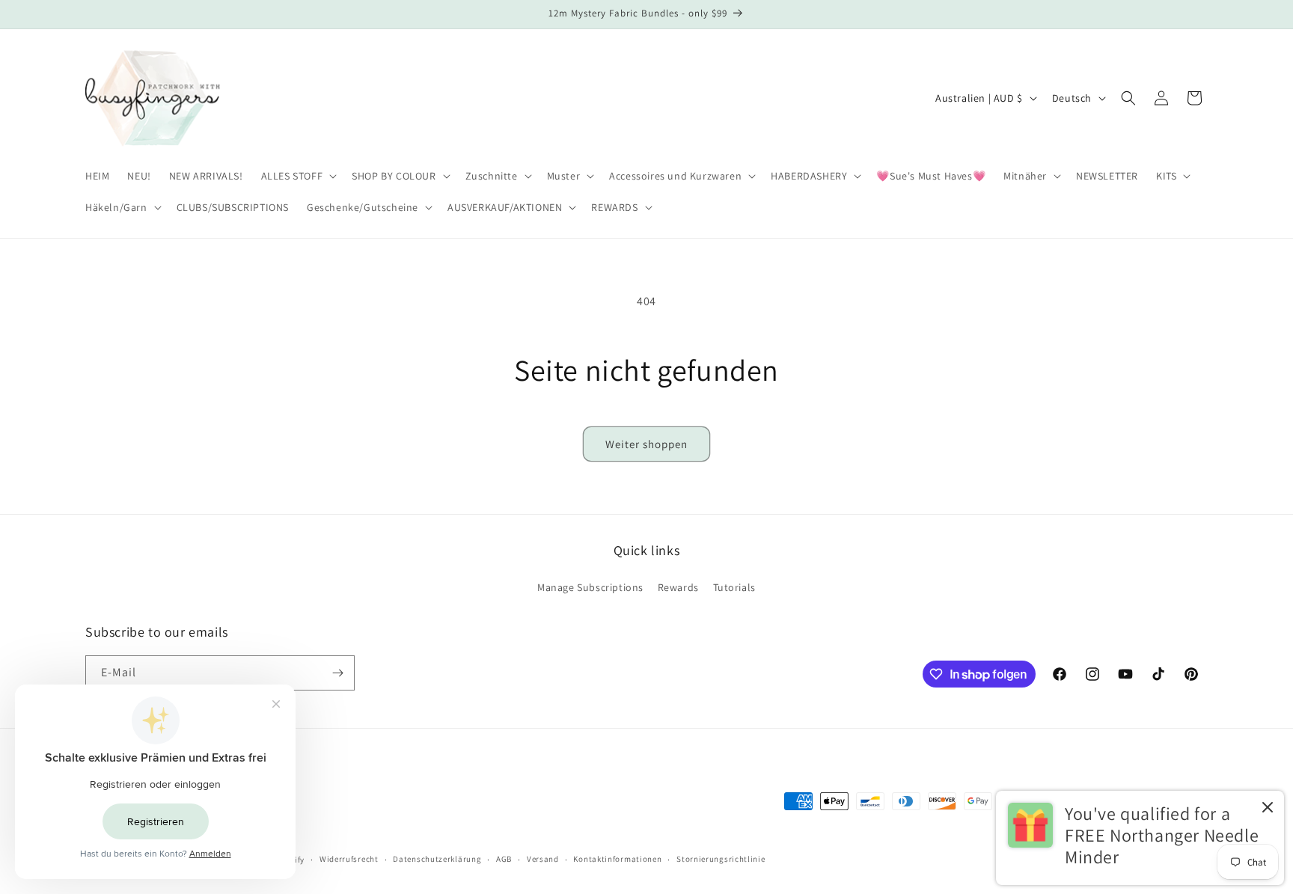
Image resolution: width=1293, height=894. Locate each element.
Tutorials (734, 587)
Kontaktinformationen (617, 859)
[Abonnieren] (337, 673)
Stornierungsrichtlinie (720, 859)
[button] (297, 176)
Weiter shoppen (646, 444)
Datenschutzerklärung (437, 859)
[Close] (1268, 808)
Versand (543, 859)
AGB (504, 859)
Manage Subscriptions (590, 587)
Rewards (678, 587)
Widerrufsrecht (349, 859)
